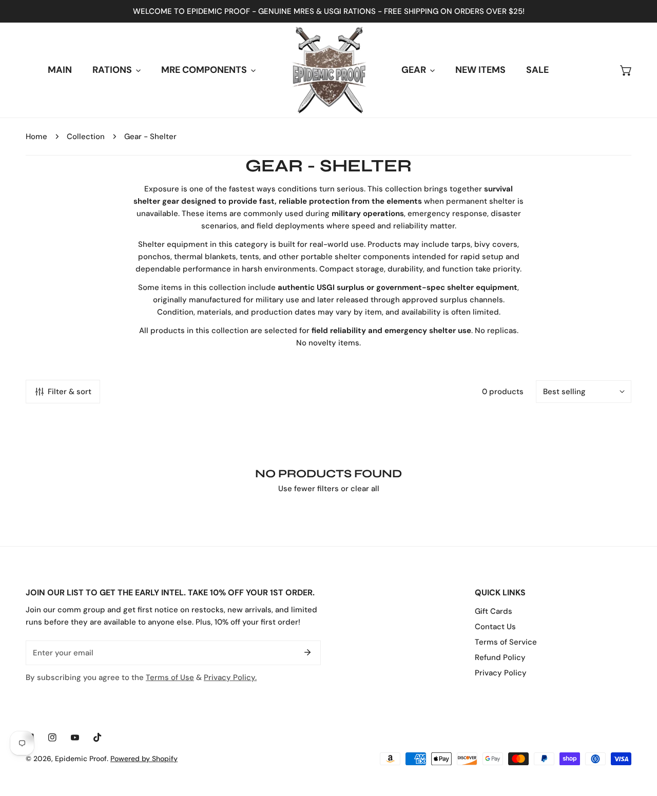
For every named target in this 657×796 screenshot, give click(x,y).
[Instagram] (52, 737)
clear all (365, 488)
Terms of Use (170, 677)
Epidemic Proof (81, 758)
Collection (86, 136)
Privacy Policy (501, 673)
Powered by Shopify (144, 758)
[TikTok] (97, 737)
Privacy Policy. (230, 677)
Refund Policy (500, 657)
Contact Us (495, 627)
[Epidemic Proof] (329, 70)
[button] (626, 70)
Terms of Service (506, 642)
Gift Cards (493, 611)
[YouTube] (75, 737)
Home (36, 136)
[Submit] (307, 652)
